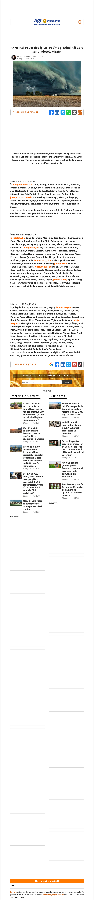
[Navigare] (13, 22)
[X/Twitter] (68, 364)
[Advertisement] (47, 8)
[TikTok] (80, 364)
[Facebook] (51, 112)
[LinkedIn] (57, 112)
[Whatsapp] (68, 112)
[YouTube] (74, 364)
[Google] (51, 364)
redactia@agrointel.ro (53, 894)
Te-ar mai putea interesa (25, 396)
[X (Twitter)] (63, 112)
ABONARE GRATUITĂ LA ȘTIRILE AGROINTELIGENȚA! (47, 376)
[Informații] (80, 22)
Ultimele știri (58, 396)
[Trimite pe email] (74, 112)
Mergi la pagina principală (47, 881)
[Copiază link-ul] (80, 112)
